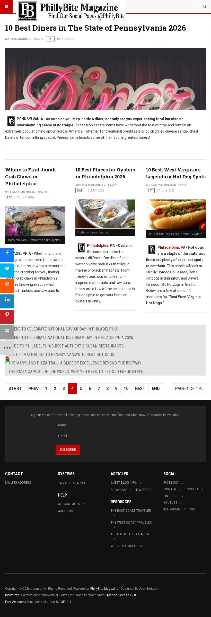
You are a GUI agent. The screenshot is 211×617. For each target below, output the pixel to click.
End (156, 388)
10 (126, 388)
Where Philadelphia (126, 546)
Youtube (170, 503)
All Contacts (69, 504)
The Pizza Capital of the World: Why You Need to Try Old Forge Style (75, 371)
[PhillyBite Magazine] (71, 6)
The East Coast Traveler (131, 510)
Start (15, 388)
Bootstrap (12, 595)
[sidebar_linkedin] (7, 301)
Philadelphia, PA (101, 246)
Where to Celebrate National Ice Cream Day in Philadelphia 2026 (70, 337)
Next (140, 388)
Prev (33, 388)
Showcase (119, 490)
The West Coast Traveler (131, 522)
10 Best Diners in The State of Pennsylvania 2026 (95, 28)
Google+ (191, 489)
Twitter (169, 489)
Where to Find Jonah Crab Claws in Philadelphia (30, 177)
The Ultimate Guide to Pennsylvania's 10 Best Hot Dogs (61, 354)
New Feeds (143, 490)
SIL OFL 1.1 (63, 602)
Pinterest (171, 496)
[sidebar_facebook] (7, 255)
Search (79, 483)
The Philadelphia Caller (130, 534)
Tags (62, 483)
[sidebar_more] (7, 348)
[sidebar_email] (7, 332)
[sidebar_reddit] (7, 286)
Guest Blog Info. (124, 482)
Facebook (171, 482)
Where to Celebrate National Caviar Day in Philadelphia (63, 329)
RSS (192, 509)
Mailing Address (18, 482)
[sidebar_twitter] (7, 270)
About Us (65, 511)
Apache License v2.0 (121, 595)
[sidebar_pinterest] (7, 317)
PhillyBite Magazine (104, 588)
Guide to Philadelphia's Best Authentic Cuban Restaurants (66, 346)
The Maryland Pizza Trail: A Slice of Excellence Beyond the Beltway (75, 363)
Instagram (172, 509)
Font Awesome (16, 602)
